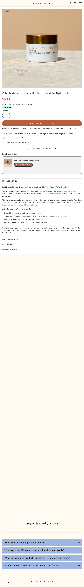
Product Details (9, 181)
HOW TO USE (7, 244)
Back (7, 11)
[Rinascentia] (42, 3)
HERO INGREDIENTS (10, 239)
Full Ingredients (9, 249)
